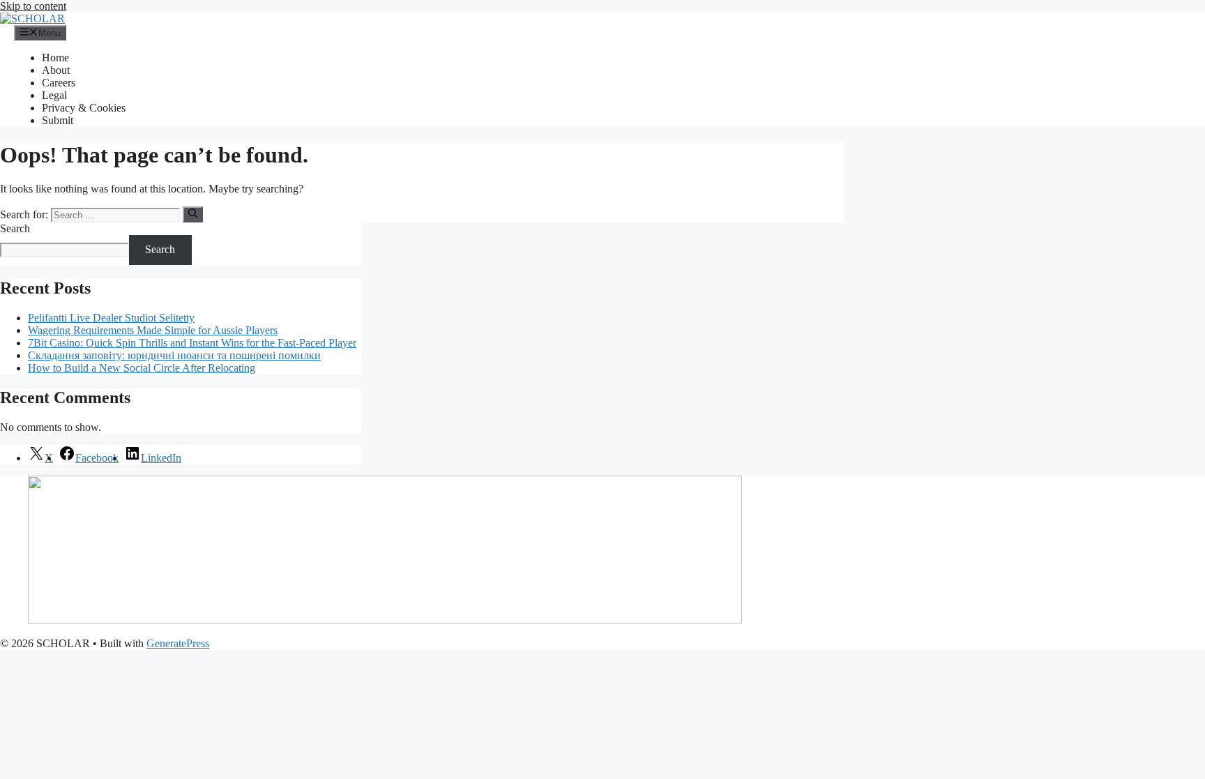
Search (15, 228)
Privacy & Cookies (84, 108)
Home (55, 57)
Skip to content (33, 6)
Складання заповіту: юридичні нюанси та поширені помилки (174, 355)
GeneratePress (177, 643)
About (56, 70)
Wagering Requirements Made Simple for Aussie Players (153, 330)
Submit (57, 120)
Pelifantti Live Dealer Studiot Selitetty (111, 318)
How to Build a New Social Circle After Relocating (141, 368)
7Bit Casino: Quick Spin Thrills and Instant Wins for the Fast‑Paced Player (192, 343)
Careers (58, 83)
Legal (54, 95)
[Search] (193, 214)
